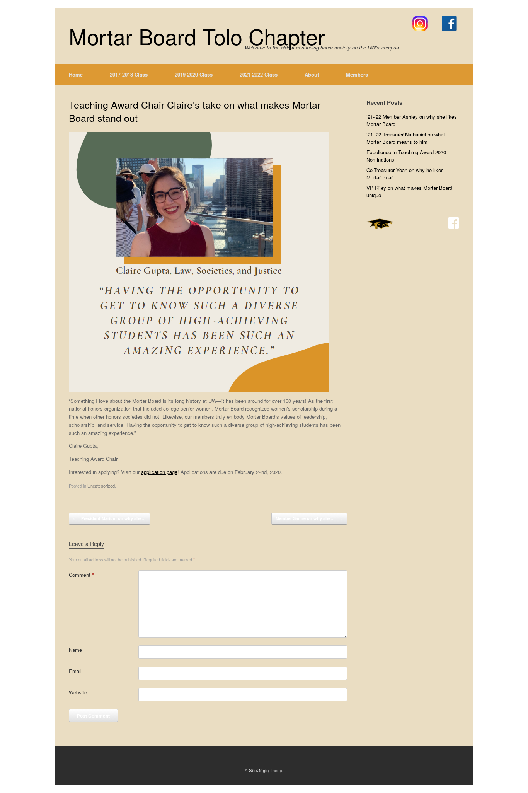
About (312, 74)
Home (76, 74)
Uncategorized (101, 486)
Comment (81, 574)
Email (75, 671)
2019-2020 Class (194, 74)
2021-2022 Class (259, 74)
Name (75, 649)
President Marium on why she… (109, 518)
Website (78, 692)
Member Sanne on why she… (309, 518)
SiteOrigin (259, 770)
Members (357, 74)
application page (159, 472)
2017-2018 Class (129, 74)
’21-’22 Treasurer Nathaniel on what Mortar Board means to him (405, 138)
